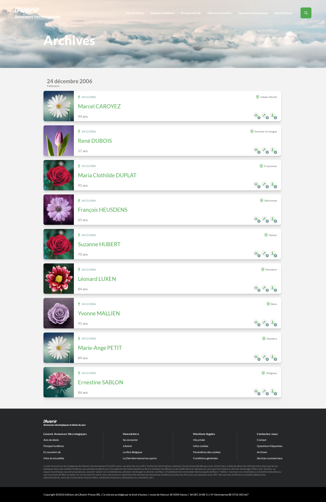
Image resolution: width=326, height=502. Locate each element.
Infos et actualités (219, 13)
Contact (261, 439)
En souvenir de (191, 13)
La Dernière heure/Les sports (140, 458)
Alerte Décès (283, 13)
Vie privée (199, 439)
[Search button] (306, 12)
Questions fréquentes (253, 13)
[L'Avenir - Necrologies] (163, 421)
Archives (262, 452)
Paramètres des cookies (207, 452)
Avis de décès (135, 13)
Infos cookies (200, 445)
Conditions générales (205, 458)
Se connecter (130, 439)
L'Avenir (127, 445)
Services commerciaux (270, 458)
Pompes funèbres (162, 13)
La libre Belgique (132, 452)
